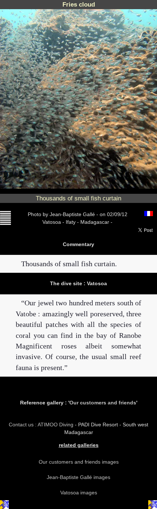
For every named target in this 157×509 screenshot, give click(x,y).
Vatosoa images (78, 492)
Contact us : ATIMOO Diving (42, 424)
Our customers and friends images (79, 462)
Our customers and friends (102, 403)
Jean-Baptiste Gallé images (78, 477)
